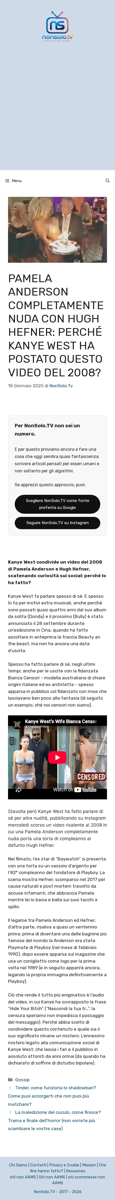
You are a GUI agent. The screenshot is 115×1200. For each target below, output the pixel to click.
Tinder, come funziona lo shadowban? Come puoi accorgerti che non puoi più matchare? (52, 1096)
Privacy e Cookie (64, 1165)
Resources (75, 1171)
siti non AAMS (23, 1177)
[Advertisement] (57, 112)
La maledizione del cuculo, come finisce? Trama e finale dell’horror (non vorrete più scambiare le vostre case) (54, 1120)
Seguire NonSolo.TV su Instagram (57, 522)
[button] (107, 181)
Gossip (22, 1079)
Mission (89, 1165)
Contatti (38, 1165)
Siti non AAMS (52, 1177)
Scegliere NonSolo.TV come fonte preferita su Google (57, 504)
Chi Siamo (18, 1165)
